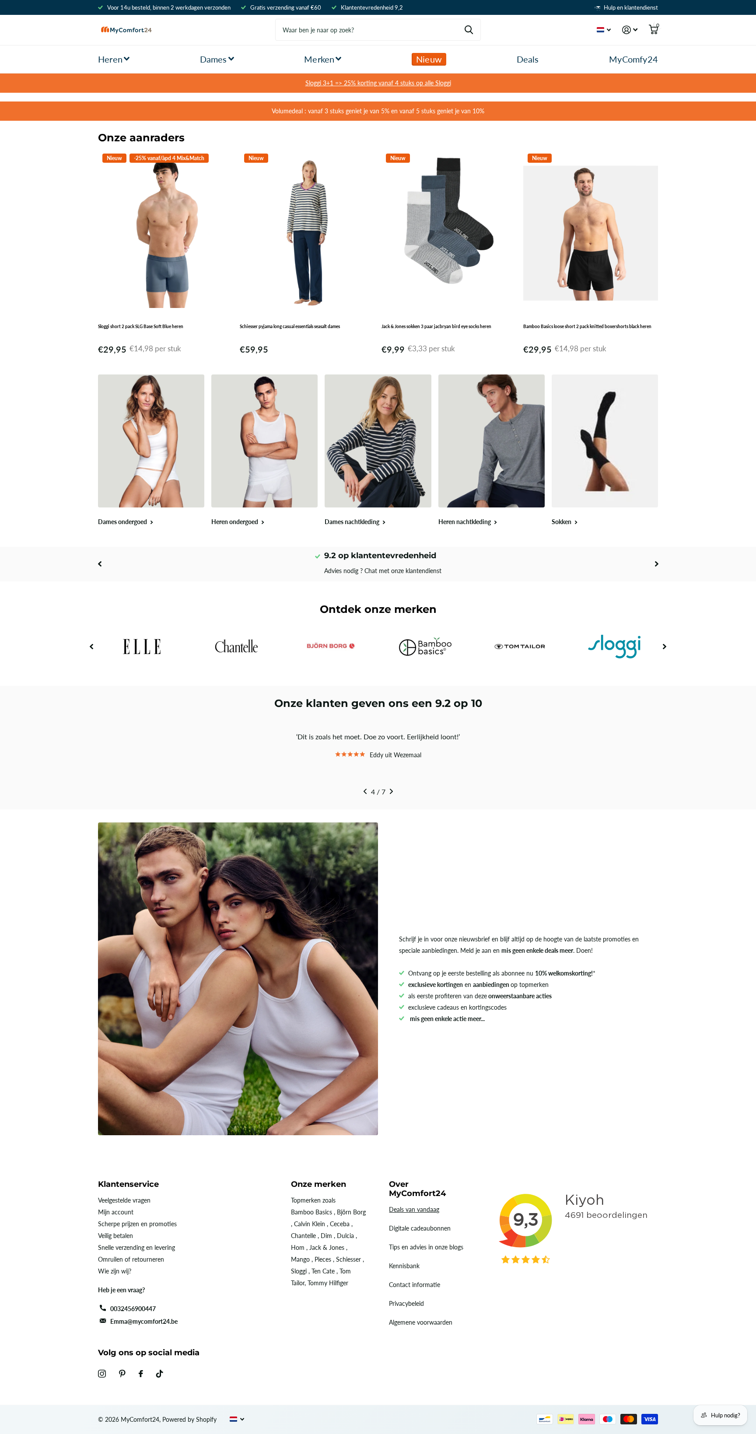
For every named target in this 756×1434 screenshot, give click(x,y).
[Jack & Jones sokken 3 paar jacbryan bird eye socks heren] (449, 233)
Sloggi (299, 1271)
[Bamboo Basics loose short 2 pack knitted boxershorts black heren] (590, 233)
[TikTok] (159, 1374)
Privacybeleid (406, 1303)
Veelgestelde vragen (124, 1200)
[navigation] (99, 564)
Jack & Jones (326, 1247)
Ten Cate (323, 1271)
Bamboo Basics (311, 1212)
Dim (326, 1235)
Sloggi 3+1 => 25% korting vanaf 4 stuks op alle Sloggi (378, 83)
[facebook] (141, 1373)
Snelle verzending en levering (136, 1247)
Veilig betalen (115, 1235)
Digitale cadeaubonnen (420, 1228)
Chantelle (303, 1235)
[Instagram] (102, 1374)
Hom (297, 1247)
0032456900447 (133, 1308)
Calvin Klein (309, 1224)
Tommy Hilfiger (328, 1283)
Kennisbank (404, 1266)
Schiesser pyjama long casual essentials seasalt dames (290, 326)
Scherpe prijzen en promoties (137, 1224)
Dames (213, 59)
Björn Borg (351, 1212)
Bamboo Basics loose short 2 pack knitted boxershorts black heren (587, 326)
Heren (110, 59)
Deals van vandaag (414, 1209)
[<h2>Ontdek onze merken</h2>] (142, 646)
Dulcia (345, 1235)
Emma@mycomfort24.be (144, 1321)
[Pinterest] (122, 1374)
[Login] (630, 30)
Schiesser (348, 1259)
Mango (300, 1259)
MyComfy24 (633, 59)
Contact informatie (414, 1284)
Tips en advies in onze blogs (426, 1247)
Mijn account (115, 1212)
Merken (319, 59)
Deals (528, 59)
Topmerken (306, 1200)
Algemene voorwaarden (420, 1322)
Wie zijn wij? (114, 1271)
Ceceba (340, 1224)
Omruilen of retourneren (131, 1259)
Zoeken (469, 30)
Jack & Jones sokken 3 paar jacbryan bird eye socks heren (436, 326)
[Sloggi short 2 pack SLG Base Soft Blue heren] (165, 233)
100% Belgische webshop (382, 555)
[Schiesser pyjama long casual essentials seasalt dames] (307, 233)
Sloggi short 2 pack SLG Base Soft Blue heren (140, 326)
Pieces (323, 1259)
